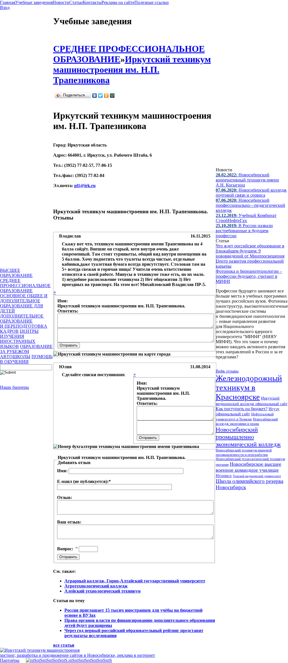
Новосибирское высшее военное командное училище (248, 467)
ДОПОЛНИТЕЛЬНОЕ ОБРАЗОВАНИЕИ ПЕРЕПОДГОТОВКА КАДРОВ (23, 324)
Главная (7, 2)
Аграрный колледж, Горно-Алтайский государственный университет (134, 580)
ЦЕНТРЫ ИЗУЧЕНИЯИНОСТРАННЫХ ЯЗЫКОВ (19, 339)
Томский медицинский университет (257, 476)
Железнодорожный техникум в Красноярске (249, 387)
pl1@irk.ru (85, 185)
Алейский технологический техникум (102, 591)
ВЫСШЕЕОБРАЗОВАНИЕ (16, 273)
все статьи (63, 645)
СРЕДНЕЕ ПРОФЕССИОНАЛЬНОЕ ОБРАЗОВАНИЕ (25, 285)
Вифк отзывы (227, 371)
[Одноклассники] (106, 95)
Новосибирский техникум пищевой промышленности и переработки (244, 452)
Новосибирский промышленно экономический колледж (248, 437)
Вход (5, 7)
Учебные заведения (34, 2)
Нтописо (224, 475)
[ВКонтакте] (95, 95)
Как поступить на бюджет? (241, 408)
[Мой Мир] (112, 95)
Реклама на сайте (118, 2)
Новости (61, 2)
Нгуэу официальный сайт (248, 411)
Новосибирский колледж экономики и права (247, 421)
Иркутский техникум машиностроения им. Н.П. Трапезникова (132, 69)
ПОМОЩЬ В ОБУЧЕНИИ (26, 359)
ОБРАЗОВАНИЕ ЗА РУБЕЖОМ (26, 349)
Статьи (76, 2)
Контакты (92, 2)
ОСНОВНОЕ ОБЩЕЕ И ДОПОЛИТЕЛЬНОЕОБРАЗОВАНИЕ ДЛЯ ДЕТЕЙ (24, 303)
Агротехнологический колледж (96, 586)
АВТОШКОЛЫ (15, 356)
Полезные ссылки (151, 2)
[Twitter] (101, 95)
